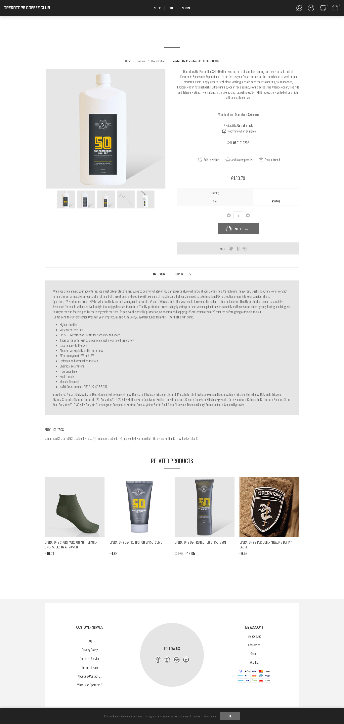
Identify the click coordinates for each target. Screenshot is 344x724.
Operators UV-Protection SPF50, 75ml (200, 542)
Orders (254, 653)
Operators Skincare (247, 114)
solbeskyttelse (84, 438)
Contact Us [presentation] (183, 274)
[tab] (159, 274)
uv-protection (165, 438)
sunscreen (51, 438)
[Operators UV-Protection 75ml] (205, 507)
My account (254, 636)
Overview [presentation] (159, 274)
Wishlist (254, 662)
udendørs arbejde (108, 438)
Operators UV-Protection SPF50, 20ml (135, 542)
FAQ (90, 641)
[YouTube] (186, 659)
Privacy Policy (90, 649)
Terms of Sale (90, 667)
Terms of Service (90, 658)
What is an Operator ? (89, 685)
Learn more (210, 716)
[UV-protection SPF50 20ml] (139, 507)
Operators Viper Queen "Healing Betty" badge (265, 544)
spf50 (66, 438)
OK (230, 716)
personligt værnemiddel (137, 438)
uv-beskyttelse (187, 438)
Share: (223, 249)
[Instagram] (176, 659)
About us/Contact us (90, 676)
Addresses (254, 644)
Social (186, 8)
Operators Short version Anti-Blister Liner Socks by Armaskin (71, 544)
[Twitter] (167, 659)
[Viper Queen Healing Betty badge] (269, 507)
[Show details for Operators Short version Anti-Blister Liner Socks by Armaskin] (75, 507)
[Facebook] (157, 659)
